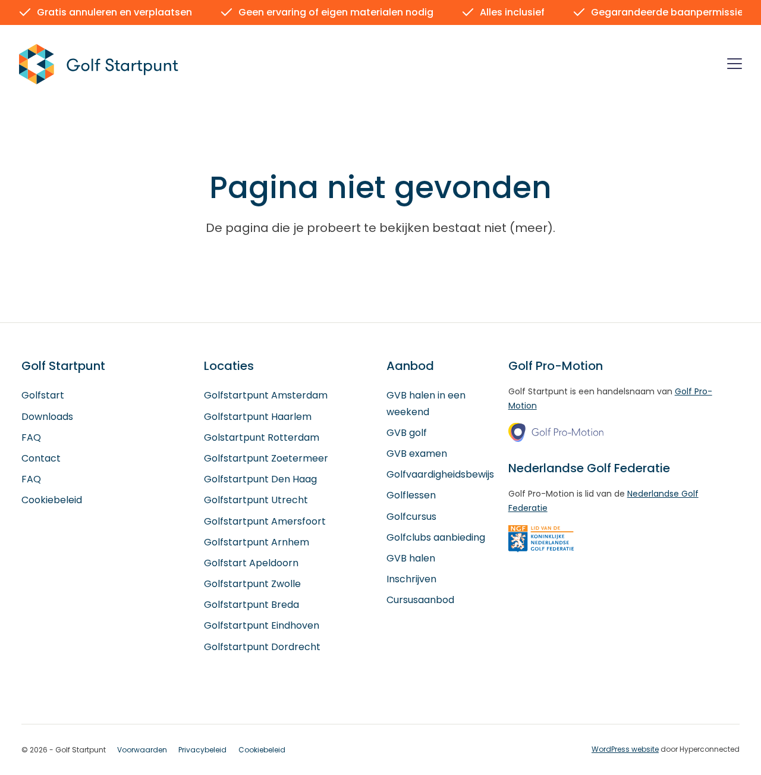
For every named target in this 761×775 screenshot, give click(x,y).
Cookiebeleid (51, 500)
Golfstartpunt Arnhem (256, 542)
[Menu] (734, 66)
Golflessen (411, 495)
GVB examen (416, 453)
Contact (41, 458)
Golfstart (42, 395)
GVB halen (410, 558)
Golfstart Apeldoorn (251, 563)
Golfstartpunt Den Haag (260, 479)
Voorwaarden (142, 750)
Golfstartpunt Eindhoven (261, 625)
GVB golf (406, 433)
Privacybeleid (202, 750)
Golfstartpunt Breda (251, 604)
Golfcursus (411, 516)
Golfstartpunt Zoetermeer (266, 458)
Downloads (47, 416)
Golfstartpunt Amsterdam (266, 395)
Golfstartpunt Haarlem (258, 416)
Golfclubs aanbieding (435, 537)
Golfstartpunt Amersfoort (265, 521)
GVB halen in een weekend (426, 403)
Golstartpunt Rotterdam (261, 437)
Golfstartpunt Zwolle (252, 584)
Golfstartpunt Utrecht (256, 500)
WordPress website (625, 749)
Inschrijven (411, 579)
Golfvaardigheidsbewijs (440, 474)
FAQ (31, 437)
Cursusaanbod (420, 600)
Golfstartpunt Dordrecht (262, 647)
